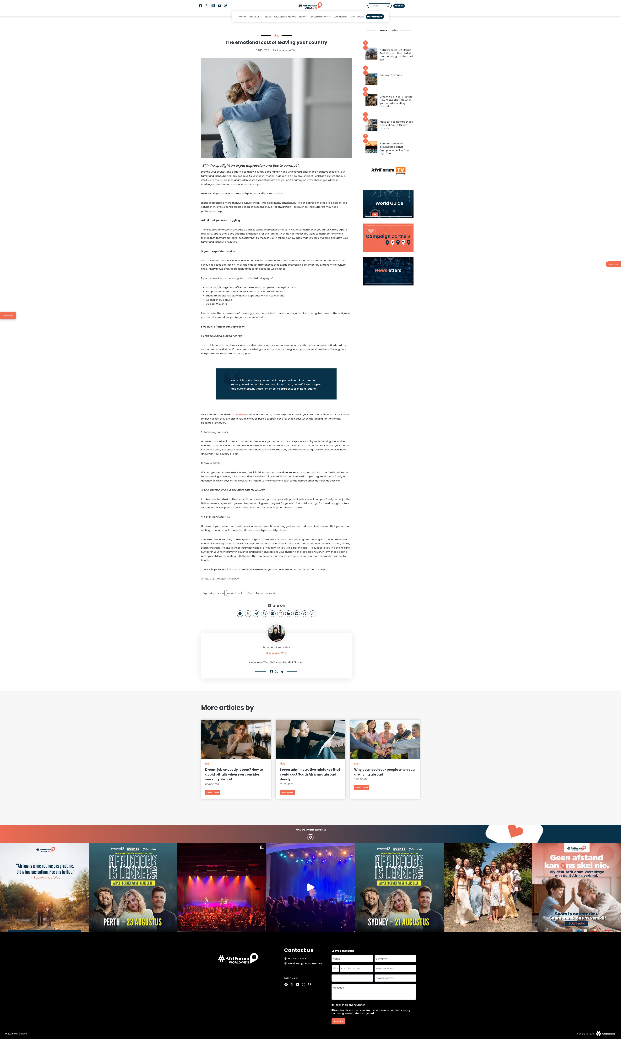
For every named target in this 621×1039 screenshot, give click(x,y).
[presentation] (371, 54)
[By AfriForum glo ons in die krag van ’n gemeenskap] (576, 887)
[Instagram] (213, 6)
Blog (276, 35)
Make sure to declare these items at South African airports (396, 125)
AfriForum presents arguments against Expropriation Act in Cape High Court (395, 148)
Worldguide (341, 16)
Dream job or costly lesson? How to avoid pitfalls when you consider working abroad (396, 101)
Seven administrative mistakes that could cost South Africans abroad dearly (310, 774)
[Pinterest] (226, 6)
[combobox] (335, 968)
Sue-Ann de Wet (276, 653)
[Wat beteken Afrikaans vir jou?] (44, 887)
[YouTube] (219, 6)
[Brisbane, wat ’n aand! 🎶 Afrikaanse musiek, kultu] (221, 887)
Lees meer (213, 792)
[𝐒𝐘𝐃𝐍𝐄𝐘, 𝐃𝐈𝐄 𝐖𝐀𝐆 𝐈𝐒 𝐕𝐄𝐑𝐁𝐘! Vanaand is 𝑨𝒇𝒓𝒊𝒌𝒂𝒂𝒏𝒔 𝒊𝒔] (399, 887)
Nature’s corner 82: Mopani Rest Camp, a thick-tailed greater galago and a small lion (396, 54)
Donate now (374, 16)
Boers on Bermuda (391, 75)
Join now (399, 5)
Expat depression (213, 593)
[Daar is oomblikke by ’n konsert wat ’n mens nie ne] (310, 887)
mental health (235, 593)
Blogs (268, 16)
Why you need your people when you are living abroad (384, 772)
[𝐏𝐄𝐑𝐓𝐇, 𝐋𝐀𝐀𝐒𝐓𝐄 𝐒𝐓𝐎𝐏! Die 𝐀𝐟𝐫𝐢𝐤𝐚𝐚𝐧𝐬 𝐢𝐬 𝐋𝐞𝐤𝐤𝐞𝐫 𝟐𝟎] (133, 887)
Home (242, 16)
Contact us (357, 16)
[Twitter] (207, 6)
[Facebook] (200, 6)
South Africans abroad (261, 593)
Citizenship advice (285, 16)
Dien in (338, 1021)
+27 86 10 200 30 (297, 958)
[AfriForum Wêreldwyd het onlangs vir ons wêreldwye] (488, 887)
